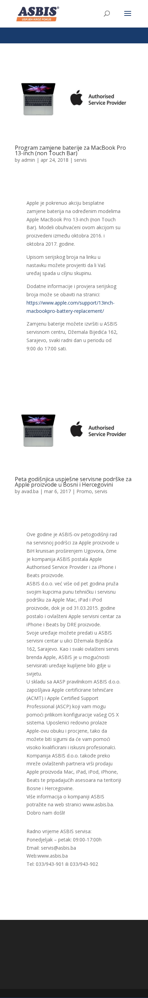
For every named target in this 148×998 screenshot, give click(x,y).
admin (28, 160)
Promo (84, 491)
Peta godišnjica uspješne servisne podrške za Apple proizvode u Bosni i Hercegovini (73, 481)
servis (80, 160)
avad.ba (30, 491)
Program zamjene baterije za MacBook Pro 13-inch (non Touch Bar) (70, 150)
